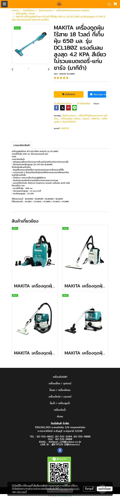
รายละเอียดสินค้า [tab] (21, 145)
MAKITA (96, 118)
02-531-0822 (45, 436)
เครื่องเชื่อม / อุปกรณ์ (60, 383)
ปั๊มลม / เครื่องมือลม (60, 390)
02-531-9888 (82, 436)
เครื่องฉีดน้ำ (60, 410)
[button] (108, 4)
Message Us (99, 94)
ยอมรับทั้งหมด (104, 488)
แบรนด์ (86, 118)
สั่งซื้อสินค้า (69, 94)
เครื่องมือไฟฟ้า (60, 377)
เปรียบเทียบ (84, 103)
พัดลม (60, 416)
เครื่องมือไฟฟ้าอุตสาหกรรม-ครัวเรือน (80, 117)
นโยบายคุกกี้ (22, 492)
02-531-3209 (63, 436)
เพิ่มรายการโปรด (64, 103)
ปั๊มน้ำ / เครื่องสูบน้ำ (60, 403)
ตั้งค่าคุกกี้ (89, 488)
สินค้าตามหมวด (69, 115)
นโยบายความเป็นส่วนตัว (69, 488)
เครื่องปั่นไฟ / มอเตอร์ (60, 397)
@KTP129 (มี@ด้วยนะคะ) (66, 444)
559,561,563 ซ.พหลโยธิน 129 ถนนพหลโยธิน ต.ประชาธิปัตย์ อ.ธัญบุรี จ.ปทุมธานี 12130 (60, 429)
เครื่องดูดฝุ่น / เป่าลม (71, 118)
